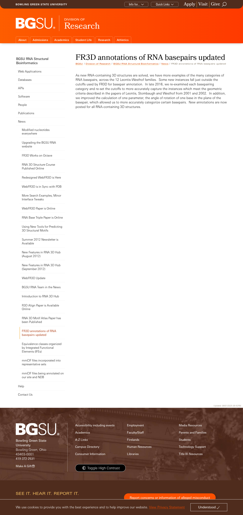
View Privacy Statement (167, 507)
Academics (61, 40)
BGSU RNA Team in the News (41, 287)
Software (24, 96)
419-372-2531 (25, 459)
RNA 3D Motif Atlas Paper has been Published (41, 320)
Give (215, 4)
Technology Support (192, 447)
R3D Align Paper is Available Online (40, 307)
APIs (21, 88)
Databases (25, 80)
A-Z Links (81, 440)
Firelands (133, 440)
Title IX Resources (191, 454)
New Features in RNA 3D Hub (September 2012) (41, 267)
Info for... (134, 4)
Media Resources (190, 425)
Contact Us (25, 394)
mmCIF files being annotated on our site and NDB (43, 375)
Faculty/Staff (135, 432)
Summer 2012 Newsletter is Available (40, 241)
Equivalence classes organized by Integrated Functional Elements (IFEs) (42, 347)
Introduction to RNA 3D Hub (40, 296)
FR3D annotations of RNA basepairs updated (39, 333)
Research (104, 40)
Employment (135, 425)
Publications (26, 113)
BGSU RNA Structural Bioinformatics (136, 63)
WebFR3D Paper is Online (38, 208)
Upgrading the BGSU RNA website (39, 144)
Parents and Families (193, 432)
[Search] (224, 4)
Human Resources (139, 447)
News (164, 63)
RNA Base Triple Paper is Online (42, 217)
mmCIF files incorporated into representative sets (41, 362)
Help (21, 386)
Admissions (40, 40)
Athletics (123, 40)
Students (185, 440)
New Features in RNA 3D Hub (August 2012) (41, 254)
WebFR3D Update (33, 278)
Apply (189, 4)
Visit (203, 4)
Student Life (83, 40)
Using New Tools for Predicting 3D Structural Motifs (42, 228)
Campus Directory (87, 447)
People (22, 105)
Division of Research (98, 63)
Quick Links (163, 4)
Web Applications (29, 71)
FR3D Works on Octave (37, 155)
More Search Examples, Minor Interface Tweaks (41, 197)
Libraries (133, 454)
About (22, 40)
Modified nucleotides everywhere (36, 131)
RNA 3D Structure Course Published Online (38, 166)
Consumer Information (90, 454)
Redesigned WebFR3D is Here (41, 177)
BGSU (79, 63)
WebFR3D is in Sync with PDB (42, 186)
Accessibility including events (95, 425)
